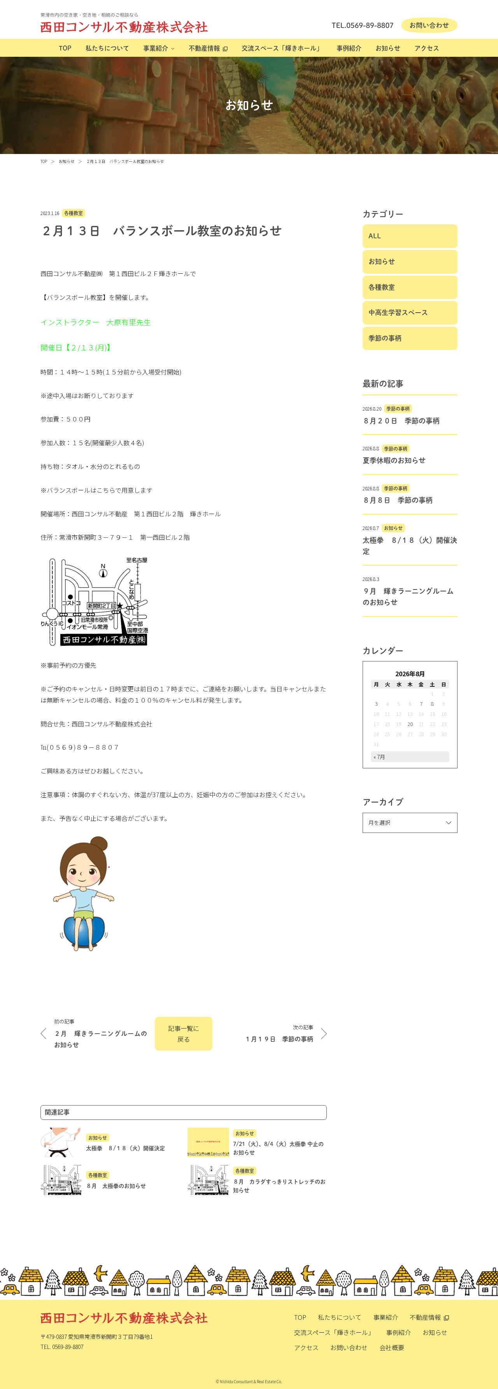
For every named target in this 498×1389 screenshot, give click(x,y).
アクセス (426, 48)
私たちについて (107, 48)
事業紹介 (155, 48)
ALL (374, 236)
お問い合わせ (349, 1347)
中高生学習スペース (398, 312)
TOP (65, 48)
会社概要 (391, 1347)
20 (410, 724)
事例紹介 (349, 48)
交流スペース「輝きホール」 (282, 48)
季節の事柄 (385, 338)
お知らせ (387, 48)
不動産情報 (204, 48)
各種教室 (73, 213)
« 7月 (379, 757)
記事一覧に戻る (183, 1033)
